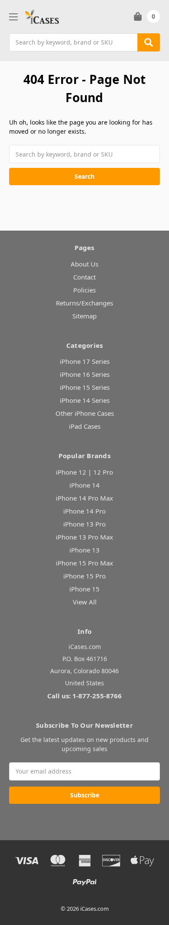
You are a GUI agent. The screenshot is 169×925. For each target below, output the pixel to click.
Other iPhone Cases (84, 413)
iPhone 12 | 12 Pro (84, 472)
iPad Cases (85, 426)
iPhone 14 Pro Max (84, 498)
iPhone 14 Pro (84, 511)
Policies (84, 290)
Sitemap (84, 316)
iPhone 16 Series (85, 374)
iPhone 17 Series (85, 361)
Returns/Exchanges (84, 303)
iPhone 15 (84, 589)
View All (85, 601)
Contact (84, 277)
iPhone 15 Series (85, 387)
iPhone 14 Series (85, 400)
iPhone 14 (84, 485)
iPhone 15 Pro (84, 576)
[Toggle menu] (13, 17)
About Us (84, 264)
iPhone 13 (84, 550)
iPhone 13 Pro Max (84, 537)
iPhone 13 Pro (84, 524)
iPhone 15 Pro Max (84, 563)
